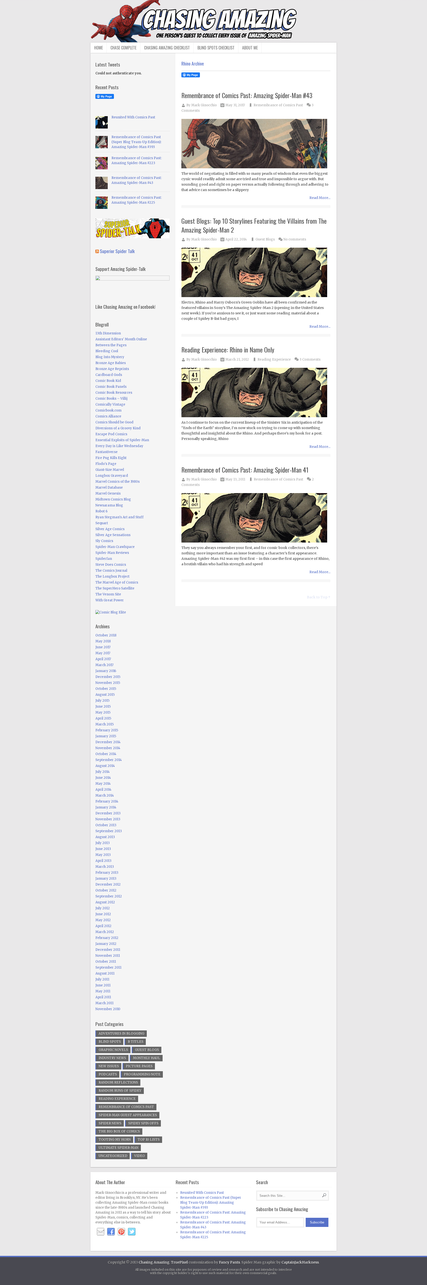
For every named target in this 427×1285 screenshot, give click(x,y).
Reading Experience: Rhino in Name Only (227, 349)
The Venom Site (108, 594)
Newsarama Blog (109, 505)
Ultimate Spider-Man (118, 1148)
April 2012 (103, 926)
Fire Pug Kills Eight (111, 458)
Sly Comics (104, 541)
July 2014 (102, 772)
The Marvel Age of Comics (116, 582)
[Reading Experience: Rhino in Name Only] (256, 393)
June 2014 (103, 778)
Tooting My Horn (115, 1139)
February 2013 (106, 873)
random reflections (118, 1082)
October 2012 (105, 890)
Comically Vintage (110, 404)
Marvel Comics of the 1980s (117, 481)
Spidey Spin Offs (143, 1123)
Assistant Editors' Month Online (121, 339)
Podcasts (108, 1074)
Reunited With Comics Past (133, 117)
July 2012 (102, 908)
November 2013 (107, 819)
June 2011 (102, 985)
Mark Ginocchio (204, 105)
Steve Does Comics (110, 565)
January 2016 (105, 671)
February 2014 (106, 801)
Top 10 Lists (149, 1139)
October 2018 (105, 635)
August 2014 (105, 766)
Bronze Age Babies (110, 363)
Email (101, 1232)
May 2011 (102, 991)
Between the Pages (111, 345)
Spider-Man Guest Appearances (128, 1115)
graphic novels (113, 1050)
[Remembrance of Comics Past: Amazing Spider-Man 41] (256, 518)
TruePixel (179, 1262)
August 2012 (105, 902)
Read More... (319, 198)
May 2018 (103, 641)
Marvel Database (109, 487)
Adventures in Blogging (121, 1033)
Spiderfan (103, 559)
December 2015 (107, 677)
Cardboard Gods (108, 375)
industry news (112, 1058)
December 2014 (108, 742)
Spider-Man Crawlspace (115, 547)
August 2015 (105, 695)
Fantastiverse (106, 452)
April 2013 (103, 861)
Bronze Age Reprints (112, 369)
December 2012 (108, 884)
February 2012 (106, 938)
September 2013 (108, 831)
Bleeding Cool (106, 351)
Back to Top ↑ (318, 597)
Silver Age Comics (110, 529)
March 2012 (104, 932)
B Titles (135, 1042)
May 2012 (103, 920)
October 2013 (105, 825)
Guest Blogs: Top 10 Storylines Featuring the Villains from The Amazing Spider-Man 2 (254, 225)
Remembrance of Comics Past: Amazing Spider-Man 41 (244, 470)
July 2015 (102, 700)
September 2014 (108, 760)
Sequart (101, 523)
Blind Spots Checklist (216, 48)
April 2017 (103, 659)
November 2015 (107, 683)
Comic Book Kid (108, 381)
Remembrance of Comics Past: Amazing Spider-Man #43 (246, 95)
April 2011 (103, 997)
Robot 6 (101, 511)
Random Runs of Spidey (120, 1091)
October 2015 (105, 689)
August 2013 (105, 837)
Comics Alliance (108, 416)
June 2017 (102, 647)
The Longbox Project (112, 576)
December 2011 (107, 950)
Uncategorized (113, 1156)
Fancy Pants (229, 1262)
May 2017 (102, 653)
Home (98, 48)
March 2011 (104, 1003)
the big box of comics (119, 1131)
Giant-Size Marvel (109, 470)
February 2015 (106, 730)
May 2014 (103, 784)
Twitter (132, 1232)
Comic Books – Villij (111, 398)
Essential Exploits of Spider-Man (122, 440)
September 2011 (108, 967)
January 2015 (105, 736)
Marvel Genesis (108, 493)
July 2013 (102, 843)
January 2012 (105, 944)
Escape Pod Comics (111, 434)
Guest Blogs (265, 239)
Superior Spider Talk (117, 250)
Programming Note (142, 1074)
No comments (294, 239)
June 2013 (103, 849)
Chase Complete (123, 48)
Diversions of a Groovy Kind (118, 428)
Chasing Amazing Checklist (167, 48)
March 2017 (104, 665)
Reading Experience (274, 359)
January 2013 (105, 878)
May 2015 (102, 712)
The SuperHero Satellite (114, 588)
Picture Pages (139, 1066)
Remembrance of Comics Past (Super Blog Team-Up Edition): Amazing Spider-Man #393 (136, 142)
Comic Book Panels (111, 387)
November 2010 (107, 1009)
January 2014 (105, 807)
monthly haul (146, 1058)
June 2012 (103, 914)
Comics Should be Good (114, 422)
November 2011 (107, 956)
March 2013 (104, 867)
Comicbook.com (108, 410)
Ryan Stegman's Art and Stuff (119, 517)
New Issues (109, 1066)
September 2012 (108, 896)
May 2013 (103, 855)
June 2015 (103, 706)
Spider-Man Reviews (112, 553)
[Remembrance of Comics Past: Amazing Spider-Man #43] (256, 144)
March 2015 (104, 724)
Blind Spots (110, 1042)
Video (139, 1156)
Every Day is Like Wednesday (119, 446)
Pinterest (121, 1232)
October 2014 (105, 754)
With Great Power (109, 600)
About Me (250, 48)
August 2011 (104, 973)
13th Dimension (108, 333)
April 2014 (103, 789)
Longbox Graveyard (111, 476)
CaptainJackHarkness (300, 1262)
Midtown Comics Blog (113, 499)
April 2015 (103, 718)
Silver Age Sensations (112, 535)
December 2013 (108, 813)
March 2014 (104, 795)
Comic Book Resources (113, 393)
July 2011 (102, 979)
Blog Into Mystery (109, 357)
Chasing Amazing (154, 1262)
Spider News (110, 1123)
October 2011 (105, 961)
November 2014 (107, 748)
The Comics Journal (111, 570)
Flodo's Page (105, 464)
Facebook (111, 1232)
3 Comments (309, 359)
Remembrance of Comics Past (278, 105)
